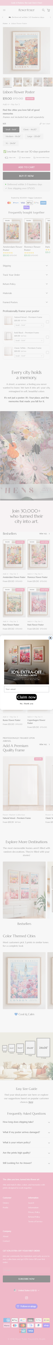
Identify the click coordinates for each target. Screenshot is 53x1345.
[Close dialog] (50, 638)
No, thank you (26, 704)
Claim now (26, 697)
